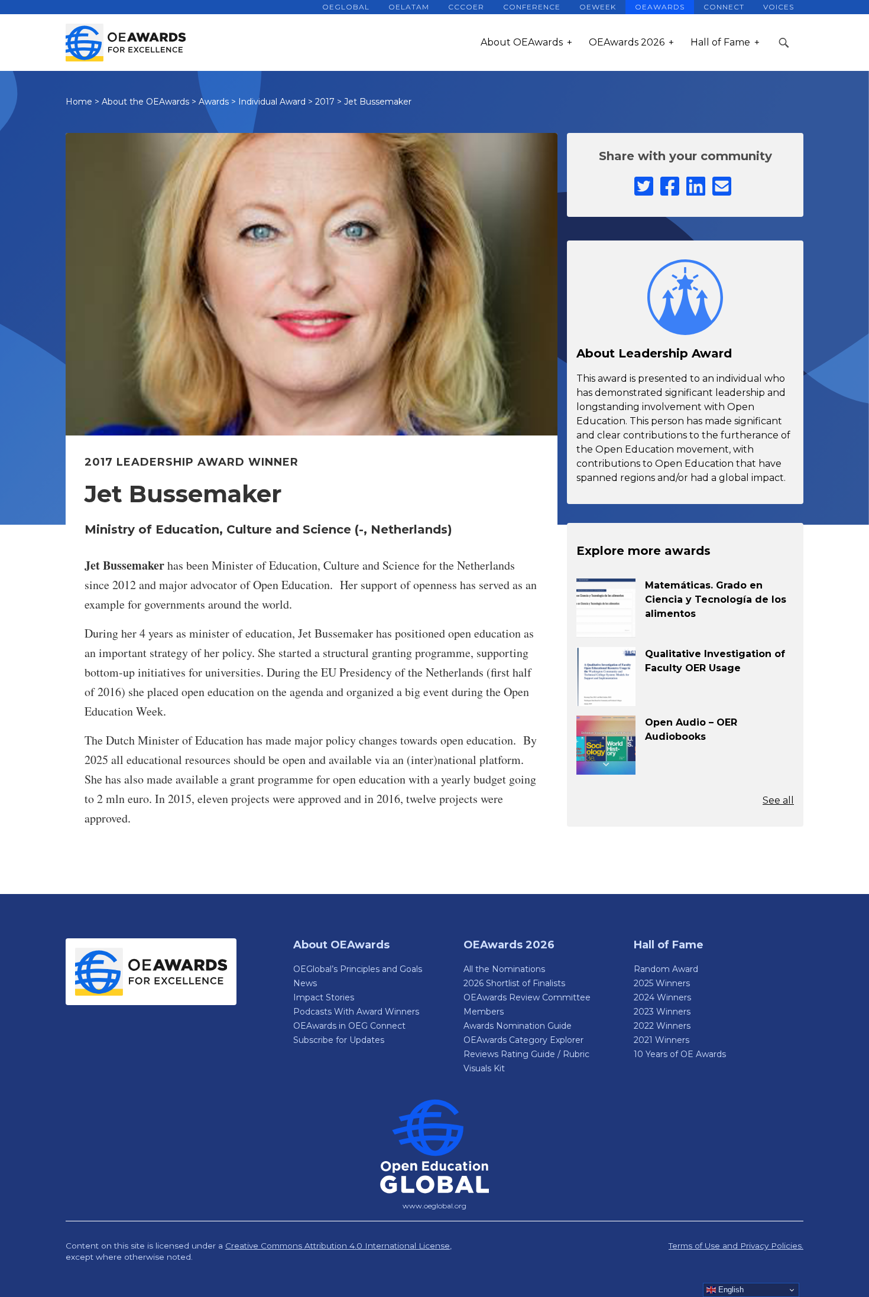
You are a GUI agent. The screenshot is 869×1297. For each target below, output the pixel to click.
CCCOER (466, 6)
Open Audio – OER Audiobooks (691, 729)
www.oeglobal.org (434, 1205)
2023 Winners (662, 1011)
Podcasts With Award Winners (356, 1011)
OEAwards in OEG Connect (349, 1025)
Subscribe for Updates (338, 1040)
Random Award (666, 969)
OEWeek (597, 6)
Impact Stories (323, 997)
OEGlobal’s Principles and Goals (357, 969)
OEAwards (660, 6)
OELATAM (408, 6)
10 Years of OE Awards (680, 1054)
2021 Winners (661, 1040)
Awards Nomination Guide (517, 1025)
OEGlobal (345, 6)
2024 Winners (662, 997)
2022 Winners (662, 1025)
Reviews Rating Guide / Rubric (526, 1054)
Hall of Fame (720, 42)
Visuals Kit (484, 1068)
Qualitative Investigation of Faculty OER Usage (715, 661)
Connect (723, 6)
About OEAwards (522, 42)
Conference (531, 6)
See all (778, 800)
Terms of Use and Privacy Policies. (736, 1245)
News (305, 983)
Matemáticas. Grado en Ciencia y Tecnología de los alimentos (715, 599)
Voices (778, 6)
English (730, 1289)
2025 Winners (662, 983)
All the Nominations (504, 969)
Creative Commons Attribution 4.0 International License (337, 1245)
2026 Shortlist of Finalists (514, 983)
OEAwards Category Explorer (523, 1040)
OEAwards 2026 (626, 42)
